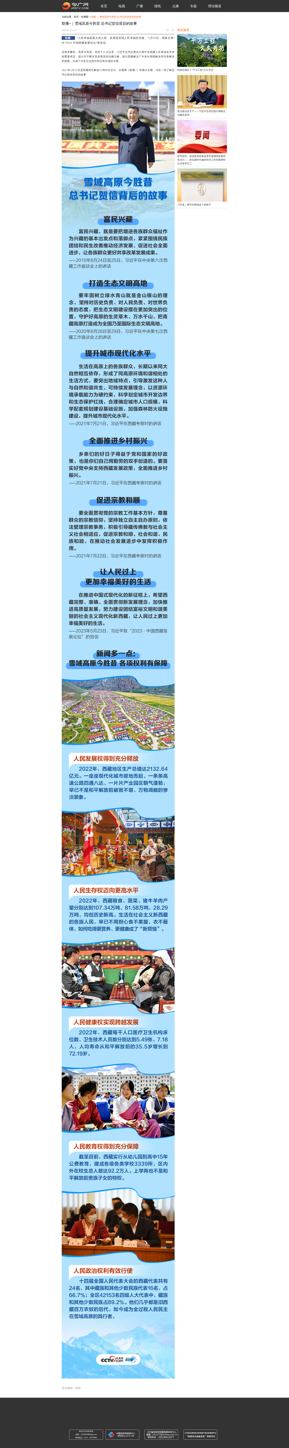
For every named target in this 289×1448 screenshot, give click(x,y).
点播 (175, 6)
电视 (121, 6)
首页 (104, 6)
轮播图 (84, 17)
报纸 (157, 6)
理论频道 (214, 6)
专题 (193, 6)
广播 (139, 6)
